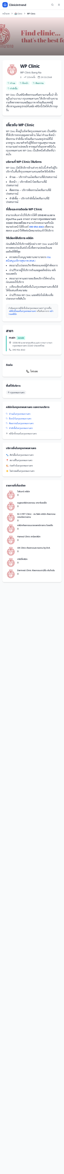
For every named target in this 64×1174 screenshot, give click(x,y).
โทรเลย (34, 371)
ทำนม (12, 83)
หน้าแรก (6, 13)
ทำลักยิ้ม (13, 88)
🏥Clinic (18, 13)
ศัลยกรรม (39, 83)
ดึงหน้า (25, 83)
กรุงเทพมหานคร (17, 392)
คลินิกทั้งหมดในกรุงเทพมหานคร (22, 311)
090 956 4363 (36, 226)
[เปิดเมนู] (59, 4)
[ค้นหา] (52, 4)
